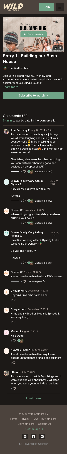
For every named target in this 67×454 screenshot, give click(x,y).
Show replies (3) (43, 171)
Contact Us (44, 423)
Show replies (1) (43, 263)
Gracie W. (17, 210)
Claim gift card (26, 423)
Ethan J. (16, 372)
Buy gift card (48, 418)
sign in (7, 120)
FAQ (35, 418)
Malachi (16, 331)
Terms (13, 418)
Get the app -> (34, 428)
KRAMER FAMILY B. (22, 349)
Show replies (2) (43, 200)
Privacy (25, 418)
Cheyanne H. (19, 290)
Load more (33, 398)
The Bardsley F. (20, 130)
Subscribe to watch (32, 95)
